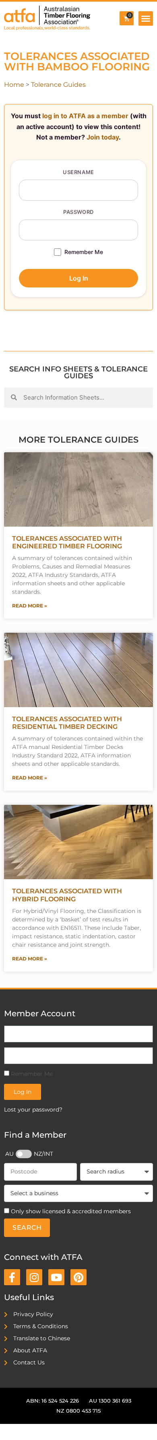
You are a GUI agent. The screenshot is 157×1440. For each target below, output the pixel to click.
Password (78, 212)
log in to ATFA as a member (85, 116)
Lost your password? (33, 1109)
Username (78, 172)
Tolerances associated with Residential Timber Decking (67, 722)
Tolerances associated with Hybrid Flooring (67, 895)
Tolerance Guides (58, 84)
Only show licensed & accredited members (71, 1211)
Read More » (29, 606)
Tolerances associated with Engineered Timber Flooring (67, 542)
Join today (103, 137)
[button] (145, 18)
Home (14, 84)
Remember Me (83, 251)
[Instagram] (34, 1277)
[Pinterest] (78, 1277)
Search (26, 1227)
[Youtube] (56, 1277)
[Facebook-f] (12, 1277)
